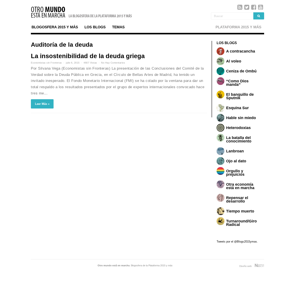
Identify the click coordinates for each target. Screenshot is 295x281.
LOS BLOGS (95, 27)
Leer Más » (42, 103)
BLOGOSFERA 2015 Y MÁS (55, 27)
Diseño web (247, 266)
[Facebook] (253, 7)
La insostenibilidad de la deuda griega (88, 56)
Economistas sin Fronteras (46, 62)
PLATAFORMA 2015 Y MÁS (238, 27)
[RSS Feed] (239, 7)
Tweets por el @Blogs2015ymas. (237, 241)
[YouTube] (260, 7)
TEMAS (118, 27)
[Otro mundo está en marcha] (81, 18)
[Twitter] (246, 7)
